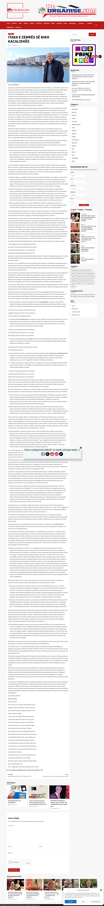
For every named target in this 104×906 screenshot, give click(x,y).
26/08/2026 (13, 899)
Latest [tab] (74, 210)
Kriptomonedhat (76, 124)
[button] (101, 890)
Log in (73, 305)
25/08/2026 (13, 804)
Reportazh (46, 23)
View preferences (95, 901)
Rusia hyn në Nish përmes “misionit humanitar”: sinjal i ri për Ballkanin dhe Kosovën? (82, 90)
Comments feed (76, 311)
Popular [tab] (81, 210)
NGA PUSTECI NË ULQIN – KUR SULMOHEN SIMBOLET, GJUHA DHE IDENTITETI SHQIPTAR (83, 83)
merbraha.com (12, 905)
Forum (65, 23)
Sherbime (89, 23)
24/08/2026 (55, 808)
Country (73, 185)
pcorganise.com (36, 905)
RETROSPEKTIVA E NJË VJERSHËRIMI (14, 802)
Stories (73, 152)
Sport (73, 149)
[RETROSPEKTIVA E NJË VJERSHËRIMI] (17, 792)
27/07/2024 (13, 45)
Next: (55, 775)
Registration (10, 27)
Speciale (26, 23)
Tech (73, 155)
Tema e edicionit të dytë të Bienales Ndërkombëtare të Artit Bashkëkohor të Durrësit (37, 802)
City (72, 179)
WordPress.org (76, 315)
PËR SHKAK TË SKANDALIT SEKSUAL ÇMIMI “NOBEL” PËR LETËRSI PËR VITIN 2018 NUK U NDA (58, 803)
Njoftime (74, 133)
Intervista (59, 23)
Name (10, 846)
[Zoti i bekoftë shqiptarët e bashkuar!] (75, 259)
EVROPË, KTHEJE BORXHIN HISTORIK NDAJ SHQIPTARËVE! (83, 95)
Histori (53, 23)
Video (73, 161)
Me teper (81, 23)
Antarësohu (84, 205)
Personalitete (75, 139)
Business (74, 112)
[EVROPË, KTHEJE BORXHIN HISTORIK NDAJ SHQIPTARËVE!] (75, 248)
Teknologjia (72, 23)
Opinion (32, 23)
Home (8, 23)
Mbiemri (73, 192)
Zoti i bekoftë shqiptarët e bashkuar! (81, 99)
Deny (83, 901)
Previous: (20, 775)
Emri (72, 198)
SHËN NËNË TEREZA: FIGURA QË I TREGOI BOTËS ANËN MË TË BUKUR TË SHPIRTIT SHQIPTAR (83, 76)
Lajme (20, 23)
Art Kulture (39, 23)
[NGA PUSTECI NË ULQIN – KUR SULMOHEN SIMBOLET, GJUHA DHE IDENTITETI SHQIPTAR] (75, 227)
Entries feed (75, 308)
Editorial (14, 23)
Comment (11, 825)
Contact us (18, 27)
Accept (70, 901)
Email (41, 846)
